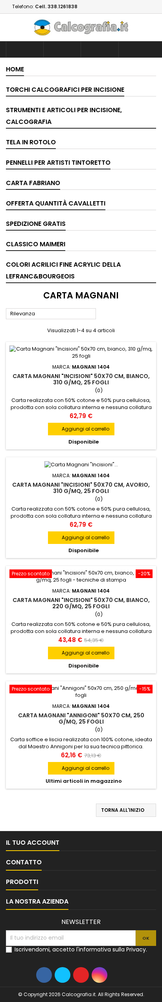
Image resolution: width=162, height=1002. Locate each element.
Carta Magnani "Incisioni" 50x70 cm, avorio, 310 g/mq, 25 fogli (81, 488)
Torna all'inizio (126, 810)
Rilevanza (51, 314)
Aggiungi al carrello (81, 429)
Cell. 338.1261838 (56, 6)
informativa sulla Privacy (112, 949)
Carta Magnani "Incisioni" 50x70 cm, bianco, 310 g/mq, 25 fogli (81, 379)
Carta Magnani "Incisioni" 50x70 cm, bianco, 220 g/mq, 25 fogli (81, 603)
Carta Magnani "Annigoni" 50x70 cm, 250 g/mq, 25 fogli (81, 718)
